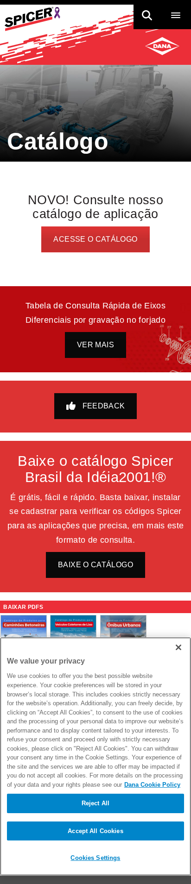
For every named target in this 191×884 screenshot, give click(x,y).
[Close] (178, 647)
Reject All (95, 803)
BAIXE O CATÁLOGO (95, 565)
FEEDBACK (104, 406)
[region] (95, 756)
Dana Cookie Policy (152, 784)
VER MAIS (95, 345)
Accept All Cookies (95, 831)
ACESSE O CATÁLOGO (95, 239)
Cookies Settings (95, 857)
